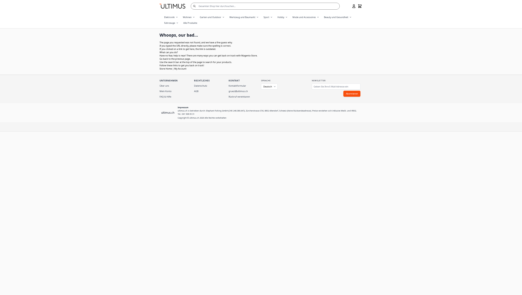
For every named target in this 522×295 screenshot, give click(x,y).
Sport (266, 17)
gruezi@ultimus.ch (238, 91)
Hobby (280, 17)
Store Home (166, 68)
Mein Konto (166, 91)
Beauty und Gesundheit (336, 17)
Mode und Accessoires (304, 17)
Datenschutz (200, 85)
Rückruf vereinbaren (239, 96)
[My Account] (354, 6)
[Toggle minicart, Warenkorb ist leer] (360, 6)
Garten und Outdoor (210, 17)
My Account (180, 68)
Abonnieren (352, 93)
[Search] (194, 6)
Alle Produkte (190, 22)
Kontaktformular (237, 85)
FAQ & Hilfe (165, 96)
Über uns (164, 85)
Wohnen (187, 17)
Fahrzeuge (169, 22)
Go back (164, 58)
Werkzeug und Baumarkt (242, 17)
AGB (196, 91)
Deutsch (267, 86)
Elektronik (169, 17)
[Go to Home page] (172, 6)
